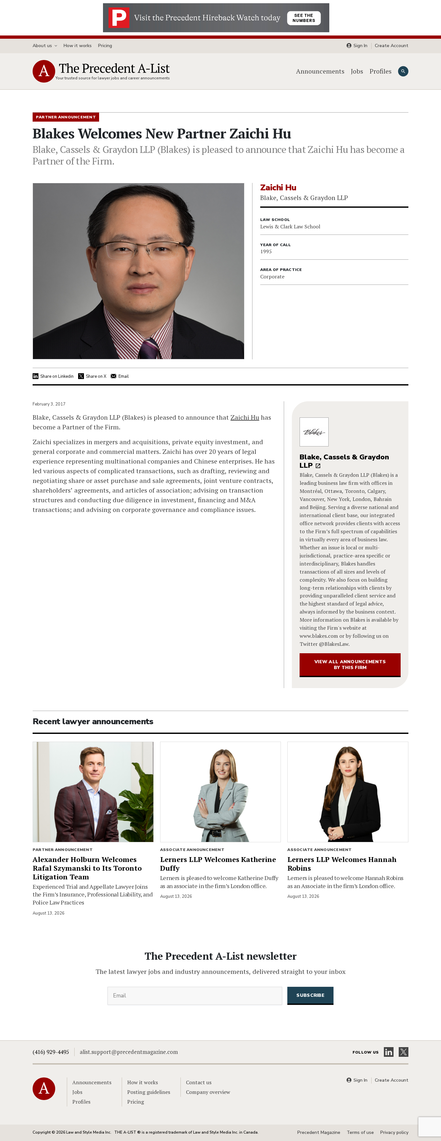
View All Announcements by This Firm (350, 665)
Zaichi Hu (245, 417)
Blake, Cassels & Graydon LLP (344, 461)
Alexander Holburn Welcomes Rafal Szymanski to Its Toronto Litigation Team (87, 868)
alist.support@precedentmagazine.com (129, 1052)
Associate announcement (192, 849)
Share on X (96, 376)
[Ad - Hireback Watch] (216, 17)
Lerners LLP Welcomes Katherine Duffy (218, 864)
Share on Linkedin (57, 376)
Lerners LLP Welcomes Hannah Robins (341, 864)
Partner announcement (63, 849)
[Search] (403, 71)
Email (123, 376)
